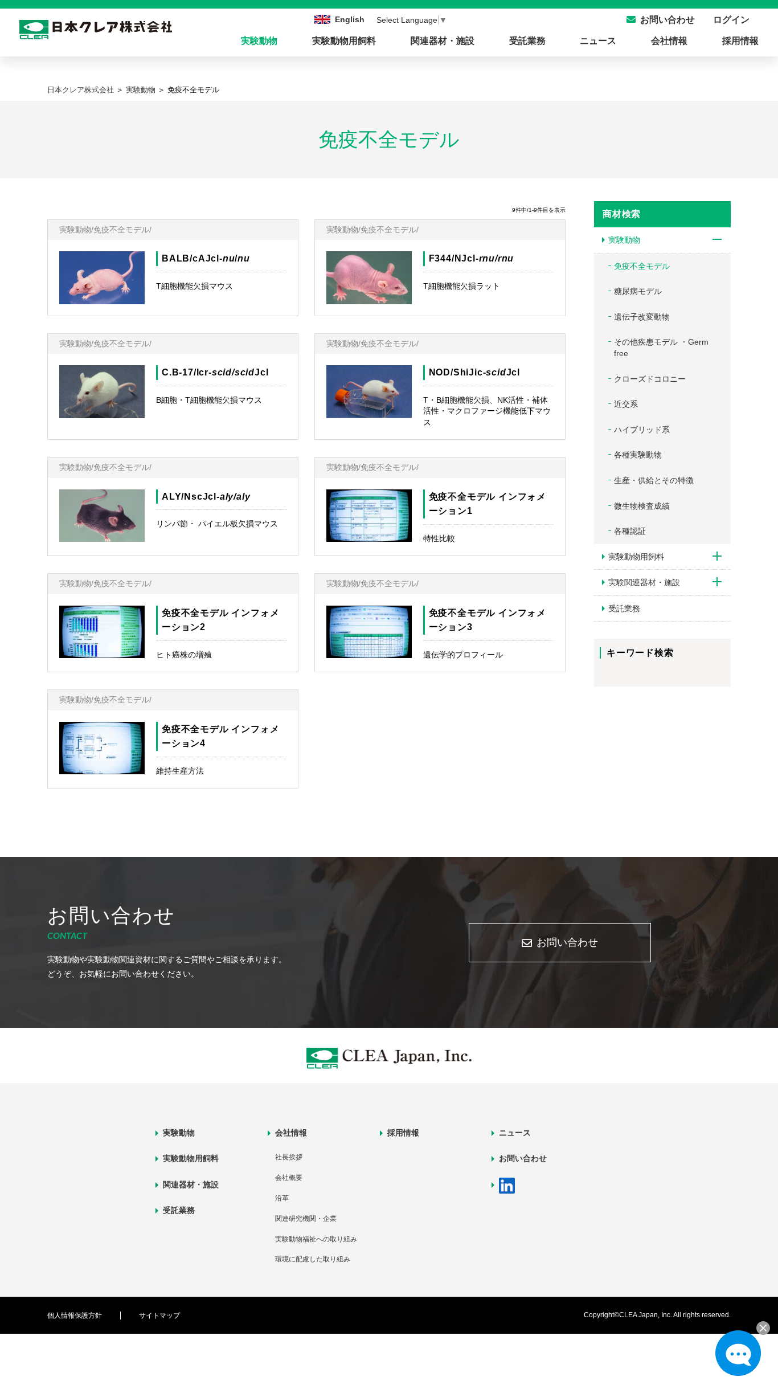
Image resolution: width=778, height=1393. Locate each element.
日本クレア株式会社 (80, 89)
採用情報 (740, 41)
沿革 (282, 1198)
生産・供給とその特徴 (654, 480)
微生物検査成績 (642, 505)
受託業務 (527, 41)
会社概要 (288, 1178)
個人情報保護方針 (74, 1316)
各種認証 (630, 531)
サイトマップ (159, 1316)
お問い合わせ (567, 942)
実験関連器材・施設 (644, 582)
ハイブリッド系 (642, 429)
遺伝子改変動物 (642, 316)
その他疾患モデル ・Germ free (661, 347)
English (350, 19)
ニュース (598, 41)
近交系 (626, 403)
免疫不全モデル (642, 266)
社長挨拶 (288, 1157)
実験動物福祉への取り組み (316, 1239)
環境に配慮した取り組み (312, 1259)
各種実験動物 (638, 454)
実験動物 (259, 41)
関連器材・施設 (442, 41)
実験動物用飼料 (344, 41)
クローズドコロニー (650, 378)
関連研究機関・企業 (306, 1219)
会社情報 (669, 41)
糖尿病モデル (638, 291)
